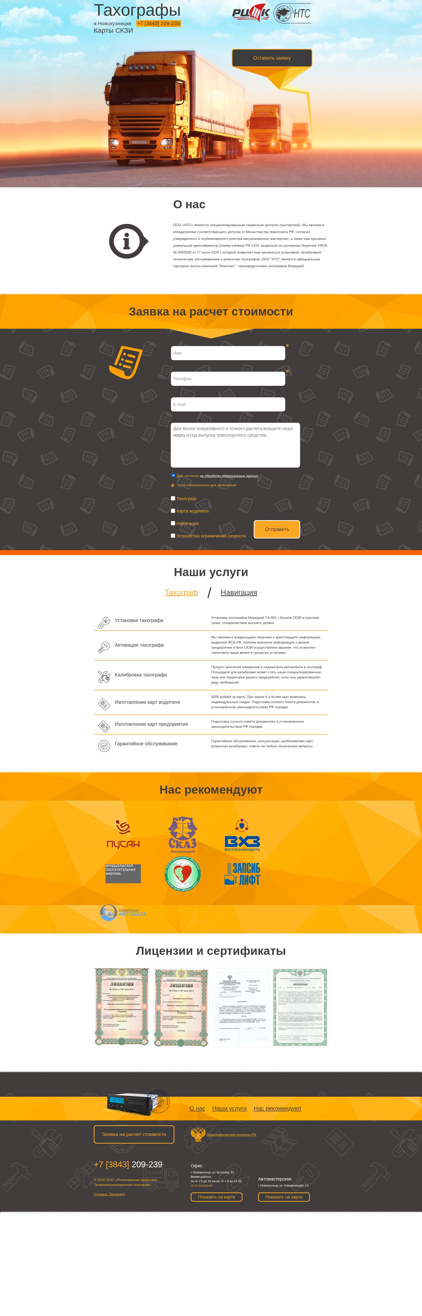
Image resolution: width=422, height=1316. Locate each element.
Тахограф (186, 498)
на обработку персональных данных (229, 476)
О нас (197, 1108)
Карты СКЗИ (113, 30)
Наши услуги (229, 1108)
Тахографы (137, 9)
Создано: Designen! (109, 1194)
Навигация (188, 523)
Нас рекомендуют (278, 1108)
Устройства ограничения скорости (211, 536)
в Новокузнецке (112, 23)
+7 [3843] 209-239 (158, 23)
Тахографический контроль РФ (231, 1135)
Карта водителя (193, 511)
